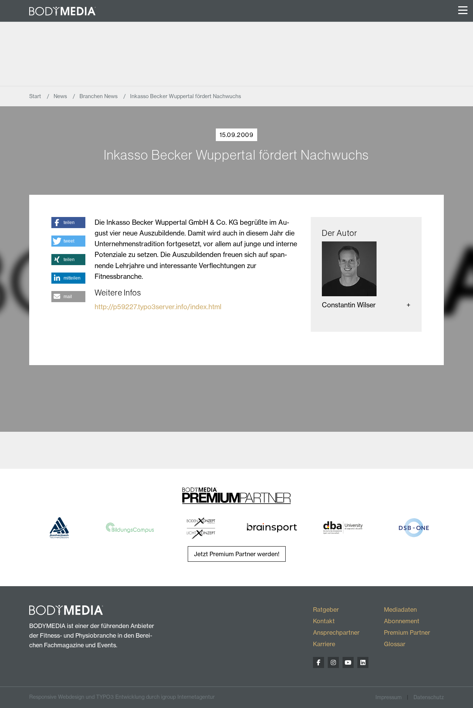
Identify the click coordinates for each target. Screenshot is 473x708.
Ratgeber (326, 609)
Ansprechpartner (336, 632)
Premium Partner (407, 632)
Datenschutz (429, 697)
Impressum (388, 697)
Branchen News (99, 96)
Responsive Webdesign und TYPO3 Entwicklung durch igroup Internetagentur (122, 697)
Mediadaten (400, 609)
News (61, 96)
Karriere (324, 644)
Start (35, 96)
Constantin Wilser (349, 305)
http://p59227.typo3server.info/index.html (158, 307)
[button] (68, 222)
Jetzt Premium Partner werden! (236, 554)
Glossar (394, 644)
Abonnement (401, 621)
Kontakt (324, 621)
